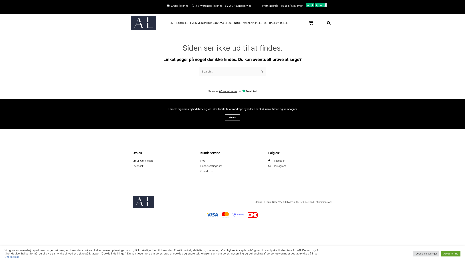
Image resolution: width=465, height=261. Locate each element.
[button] (328, 23)
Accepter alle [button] (450, 253)
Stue (237, 23)
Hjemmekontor (200, 23)
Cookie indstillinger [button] (426, 253)
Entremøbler (179, 23)
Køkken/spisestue (255, 23)
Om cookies (12, 256)
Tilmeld (232, 117)
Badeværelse (278, 23)
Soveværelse (222, 23)
